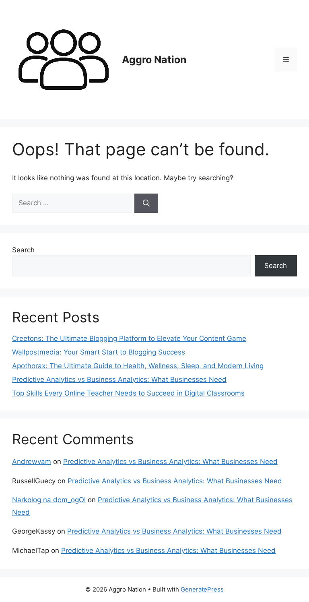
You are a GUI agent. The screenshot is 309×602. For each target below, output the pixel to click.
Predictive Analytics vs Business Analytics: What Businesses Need (119, 379)
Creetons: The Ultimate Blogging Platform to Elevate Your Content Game (129, 338)
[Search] (146, 203)
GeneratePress (202, 589)
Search (23, 250)
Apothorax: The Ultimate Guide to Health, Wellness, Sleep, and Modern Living (138, 366)
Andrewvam (31, 462)
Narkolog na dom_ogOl (49, 500)
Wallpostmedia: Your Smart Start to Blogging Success (98, 352)
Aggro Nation (154, 60)
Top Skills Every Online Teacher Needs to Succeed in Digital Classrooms (128, 393)
